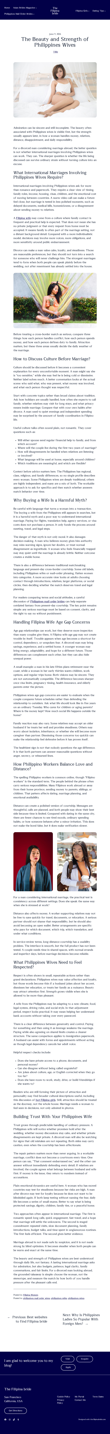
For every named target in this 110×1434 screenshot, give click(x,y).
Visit (67, 1359)
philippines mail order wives (36, 1298)
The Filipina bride (55, 11)
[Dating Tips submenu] (105, 11)
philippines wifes (59, 1298)
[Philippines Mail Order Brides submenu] (33, 14)
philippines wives (76, 1298)
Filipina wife (23, 218)
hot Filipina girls (46, 1100)
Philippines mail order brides (47, 601)
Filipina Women (30, 1295)
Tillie (55, 52)
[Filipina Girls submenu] (88, 11)
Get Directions (15, 1411)
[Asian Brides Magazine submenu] (36, 8)
